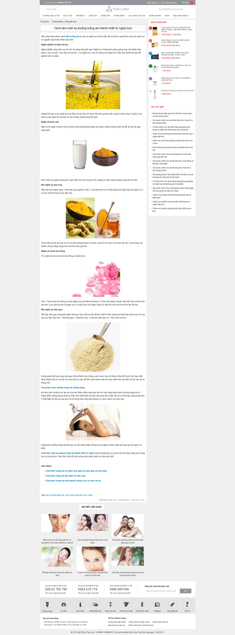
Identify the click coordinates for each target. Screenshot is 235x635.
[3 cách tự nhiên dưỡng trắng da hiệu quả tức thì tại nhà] (92, 559)
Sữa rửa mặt (110, 611)
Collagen (157, 611)
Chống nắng (47, 611)
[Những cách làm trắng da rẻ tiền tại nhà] (57, 559)
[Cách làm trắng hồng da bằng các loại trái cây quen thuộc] (128, 559)
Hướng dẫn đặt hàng (117, 622)
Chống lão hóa (95, 611)
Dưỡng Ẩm (105, 16)
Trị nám (64, 611)
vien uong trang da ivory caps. (79, 495)
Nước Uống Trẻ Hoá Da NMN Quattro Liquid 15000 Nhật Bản (175, 41)
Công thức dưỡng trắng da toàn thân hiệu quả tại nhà (127, 541)
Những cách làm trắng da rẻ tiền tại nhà (57, 573)
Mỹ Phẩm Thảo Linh (86, 632)
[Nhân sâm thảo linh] (117, 9)
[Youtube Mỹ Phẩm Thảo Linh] (184, 619)
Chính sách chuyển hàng (139, 622)
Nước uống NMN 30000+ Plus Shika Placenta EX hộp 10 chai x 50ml (175, 54)
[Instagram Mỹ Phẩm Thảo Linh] (188, 619)
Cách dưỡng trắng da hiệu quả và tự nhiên (92, 541)
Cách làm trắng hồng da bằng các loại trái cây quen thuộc (128, 573)
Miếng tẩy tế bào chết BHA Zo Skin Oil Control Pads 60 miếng (176, 66)
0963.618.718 (58, 2)
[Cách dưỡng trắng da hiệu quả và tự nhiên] (92, 526)
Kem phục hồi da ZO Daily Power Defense (177, 91)
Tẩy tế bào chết (142, 611)
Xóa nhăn (80, 611)
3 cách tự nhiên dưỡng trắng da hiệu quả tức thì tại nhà (92, 573)
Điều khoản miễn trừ (116, 625)
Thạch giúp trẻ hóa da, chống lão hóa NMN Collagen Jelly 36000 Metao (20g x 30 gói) (176, 29)
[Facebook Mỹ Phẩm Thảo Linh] (179, 619)
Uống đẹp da (172, 611)
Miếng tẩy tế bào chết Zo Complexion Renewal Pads (176, 79)
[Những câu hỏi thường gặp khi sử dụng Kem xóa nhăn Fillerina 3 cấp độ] (57, 526)
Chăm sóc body (126, 611)
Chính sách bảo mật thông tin (140, 625)
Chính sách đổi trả (160, 622)
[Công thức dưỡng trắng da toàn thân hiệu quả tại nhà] (128, 526)
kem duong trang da (54, 495)
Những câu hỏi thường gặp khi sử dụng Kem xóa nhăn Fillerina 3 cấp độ (57, 541)
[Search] (190, 9)
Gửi (185, 591)
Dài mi (187, 611)
